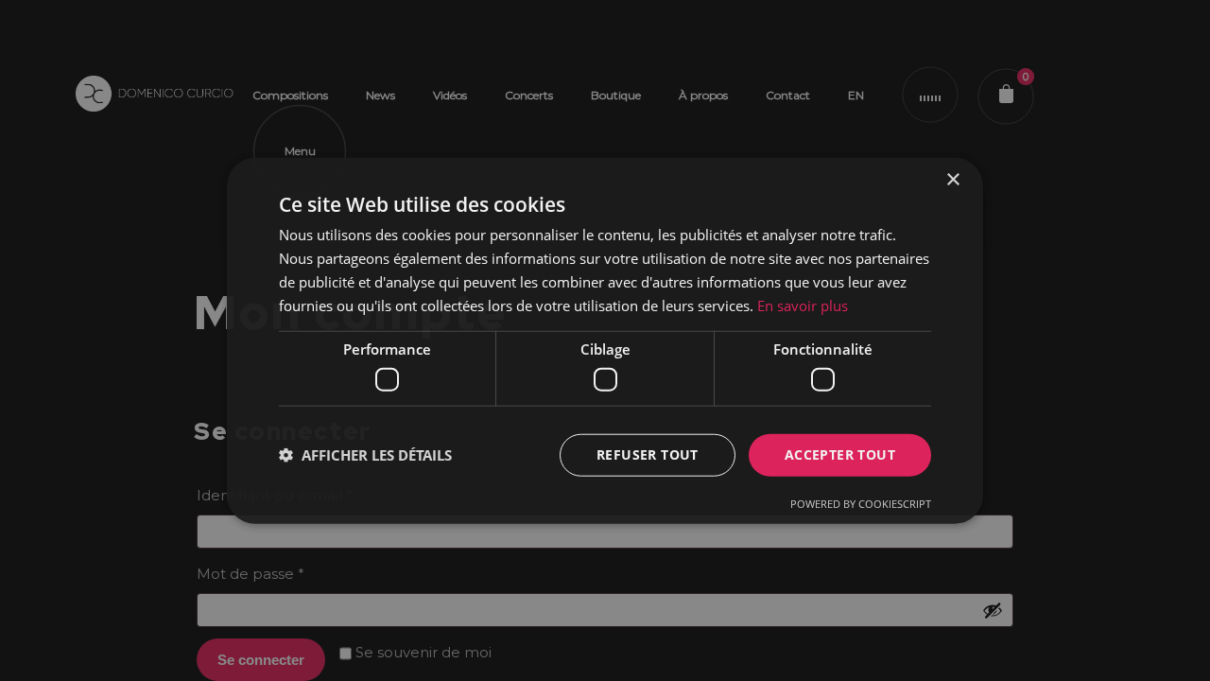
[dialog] (605, 340)
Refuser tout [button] (647, 454)
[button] (365, 454)
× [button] (952, 180)
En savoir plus (802, 304)
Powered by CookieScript (860, 503)
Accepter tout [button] (840, 454)
